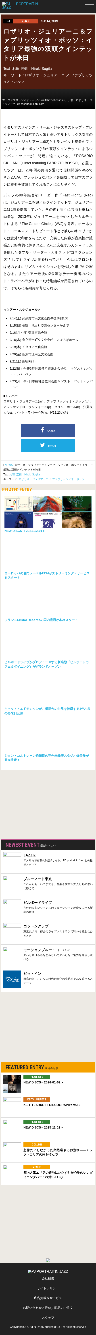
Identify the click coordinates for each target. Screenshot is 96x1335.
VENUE (37, 1167)
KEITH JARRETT (36, 1099)
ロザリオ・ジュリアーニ (45, 75)
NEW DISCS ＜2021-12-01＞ (25, 531)
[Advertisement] (34, 803)
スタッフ (48, 1317)
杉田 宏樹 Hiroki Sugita (32, 69)
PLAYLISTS (37, 1077)
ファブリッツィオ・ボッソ (68, 479)
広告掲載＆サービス (48, 1298)
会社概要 (48, 1278)
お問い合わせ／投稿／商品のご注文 (48, 1308)
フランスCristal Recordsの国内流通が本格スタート (41, 620)
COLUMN (37, 1144)
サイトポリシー (48, 1288)
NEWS (9, 465)
